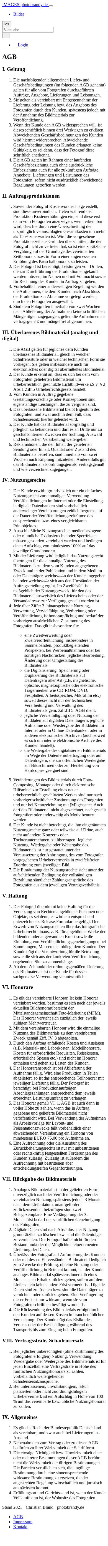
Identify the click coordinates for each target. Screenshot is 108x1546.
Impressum (22, 1521)
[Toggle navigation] (51, 6)
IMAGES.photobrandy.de (25, 4)
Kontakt (20, 1526)
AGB (18, 1516)
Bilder (18, 14)
